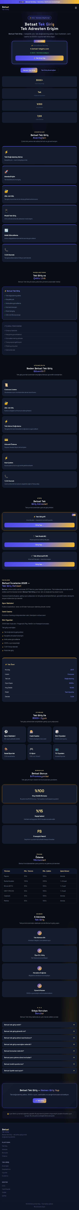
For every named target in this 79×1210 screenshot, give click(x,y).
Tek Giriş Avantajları (48, 70)
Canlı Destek (6, 1189)
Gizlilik (4, 1192)
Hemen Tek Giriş (29, 70)
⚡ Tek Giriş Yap (39, 58)
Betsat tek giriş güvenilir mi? (39, 1031)
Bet (5, 8)
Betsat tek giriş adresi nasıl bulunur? (39, 1038)
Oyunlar (4, 1172)
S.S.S (3, 1186)
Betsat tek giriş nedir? (39, 1025)
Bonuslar (5, 1153)
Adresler (4, 1149)
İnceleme (5, 1176)
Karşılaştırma (6, 1169)
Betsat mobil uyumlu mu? (39, 1064)
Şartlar (4, 1196)
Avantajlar (5, 1166)
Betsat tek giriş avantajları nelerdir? (39, 1044)
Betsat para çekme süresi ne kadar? (39, 1057)
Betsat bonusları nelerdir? (39, 1051)
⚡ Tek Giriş (39, 1100)
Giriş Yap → (39, 525)
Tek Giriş (4, 1146)
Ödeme (4, 1156)
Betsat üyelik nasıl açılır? (39, 1071)
